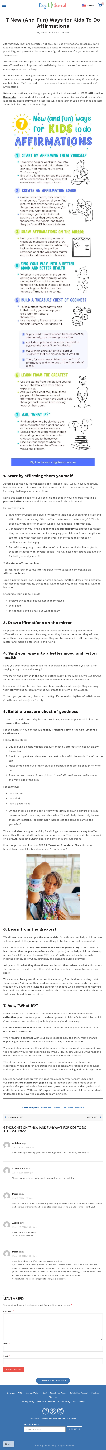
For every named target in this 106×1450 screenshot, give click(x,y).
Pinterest (68, 1107)
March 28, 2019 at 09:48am (24, 1227)
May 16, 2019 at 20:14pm (22, 1198)
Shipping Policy (32, 1393)
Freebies (95, 1393)
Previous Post (15, 1117)
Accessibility (78, 1402)
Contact (11, 1393)
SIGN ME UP (74, 1429)
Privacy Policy (28, 1402)
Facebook (46, 1107)
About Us (53, 1397)
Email (6, 1356)
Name (6, 1343)
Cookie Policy (64, 1402)
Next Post (92, 1117)
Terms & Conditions (46, 1402)
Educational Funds (58, 1393)
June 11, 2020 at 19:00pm (23, 1147)
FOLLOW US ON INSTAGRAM (53, 1381)
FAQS (20, 1393)
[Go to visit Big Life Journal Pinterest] (53, 1411)
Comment (8, 1311)
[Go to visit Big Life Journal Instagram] (60, 1411)
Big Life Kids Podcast (79, 1393)
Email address (31, 1424)
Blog (45, 1393)
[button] (20, 5)
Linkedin (79, 1107)
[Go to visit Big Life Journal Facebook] (45, 1411)
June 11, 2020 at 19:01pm (22, 1173)
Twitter (57, 1107)
